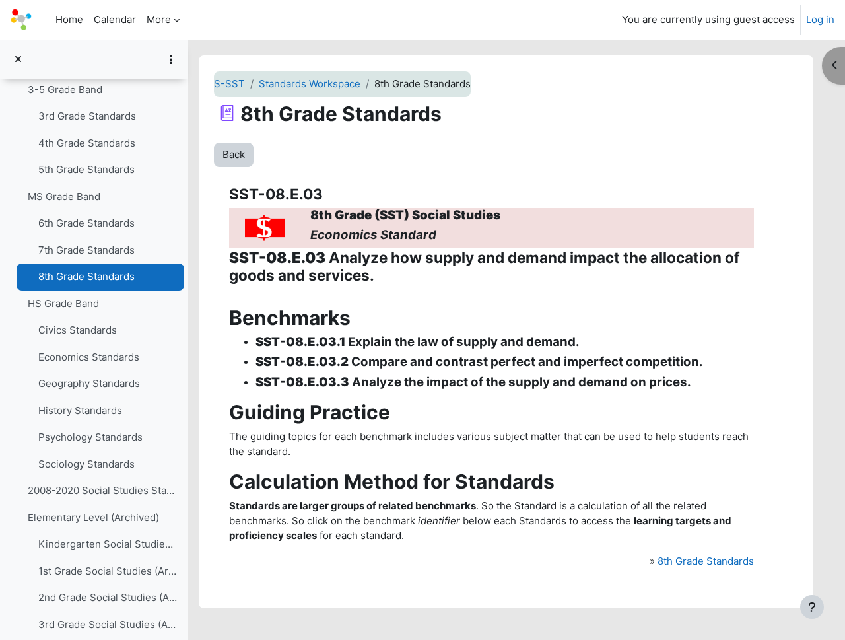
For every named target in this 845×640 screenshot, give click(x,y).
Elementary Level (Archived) (93, 517)
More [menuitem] (159, 19)
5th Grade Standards (86, 169)
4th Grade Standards (86, 143)
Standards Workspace (309, 83)
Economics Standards (88, 357)
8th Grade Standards (86, 276)
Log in (820, 19)
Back (233, 154)
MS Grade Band (64, 196)
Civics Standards (77, 330)
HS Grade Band (63, 303)
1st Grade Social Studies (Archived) (108, 571)
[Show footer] (812, 607)
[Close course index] (18, 60)
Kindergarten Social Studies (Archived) (108, 544)
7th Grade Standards (86, 250)
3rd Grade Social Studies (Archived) (108, 624)
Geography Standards (89, 383)
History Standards (80, 410)
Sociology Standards (86, 464)
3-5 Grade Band (65, 89)
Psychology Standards (90, 437)
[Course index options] (171, 59)
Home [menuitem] (69, 19)
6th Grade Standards (86, 223)
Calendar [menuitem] (115, 19)
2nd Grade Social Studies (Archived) (108, 597)
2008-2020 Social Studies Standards (103, 490)
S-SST (229, 83)
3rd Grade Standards (87, 116)
